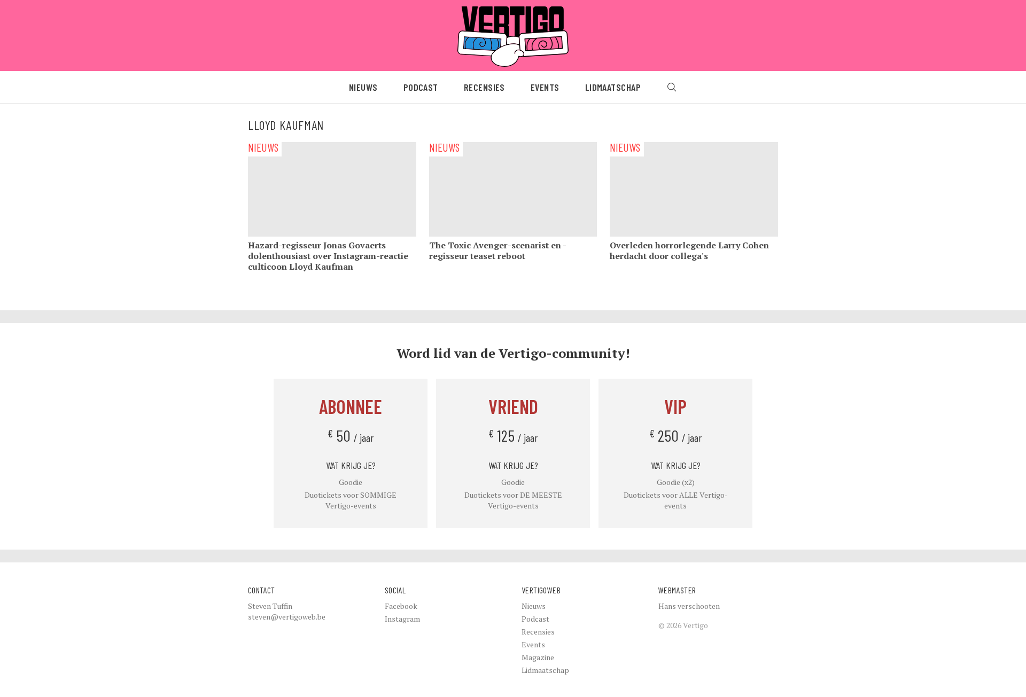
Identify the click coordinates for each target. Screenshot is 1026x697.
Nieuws (363, 87)
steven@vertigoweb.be (286, 617)
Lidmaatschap (613, 87)
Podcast (420, 87)
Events (545, 87)
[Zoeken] (671, 87)
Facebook (401, 606)
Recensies (484, 87)
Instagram (402, 619)
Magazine (538, 657)
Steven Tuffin (270, 606)
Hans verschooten (689, 606)
